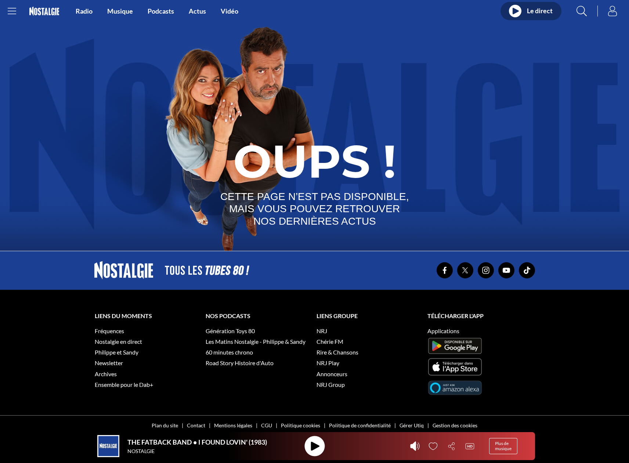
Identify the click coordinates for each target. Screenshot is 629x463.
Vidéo (229, 11)
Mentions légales (233, 425)
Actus (197, 11)
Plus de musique (503, 446)
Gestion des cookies (455, 425)
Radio (84, 11)
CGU (266, 425)
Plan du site (165, 425)
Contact (196, 425)
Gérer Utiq (412, 425)
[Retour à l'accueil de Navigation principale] (44, 11)
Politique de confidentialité (360, 425)
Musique (120, 11)
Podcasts (161, 11)
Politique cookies (300, 425)
